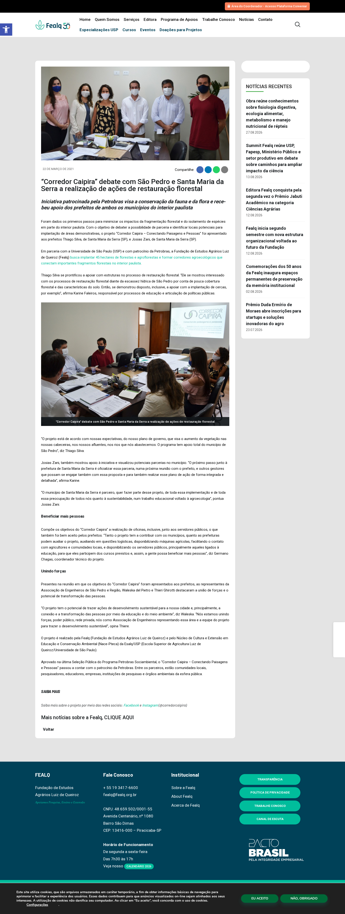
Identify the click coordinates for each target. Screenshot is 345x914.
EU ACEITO (259, 898)
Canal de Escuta (270, 819)
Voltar (48, 729)
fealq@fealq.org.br (120, 794)
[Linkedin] (339, 651)
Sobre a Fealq (183, 787)
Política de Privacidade (270, 792)
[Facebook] (339, 628)
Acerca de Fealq (185, 805)
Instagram (150, 705)
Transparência (270, 779)
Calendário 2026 (138, 866)
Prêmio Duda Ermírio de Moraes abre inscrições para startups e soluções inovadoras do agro (273, 314)
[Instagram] (339, 640)
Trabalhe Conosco (270, 806)
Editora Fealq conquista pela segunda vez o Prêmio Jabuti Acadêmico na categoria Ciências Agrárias (274, 199)
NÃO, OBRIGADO (304, 898)
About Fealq (181, 796)
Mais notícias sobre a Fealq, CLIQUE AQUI (87, 717)
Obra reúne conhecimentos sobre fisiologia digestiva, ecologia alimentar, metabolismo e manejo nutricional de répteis (272, 113)
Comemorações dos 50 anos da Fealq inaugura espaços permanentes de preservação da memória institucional (274, 276)
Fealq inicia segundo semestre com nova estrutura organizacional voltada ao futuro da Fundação (274, 238)
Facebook (131, 705)
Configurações (37, 905)
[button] (6, 29)
